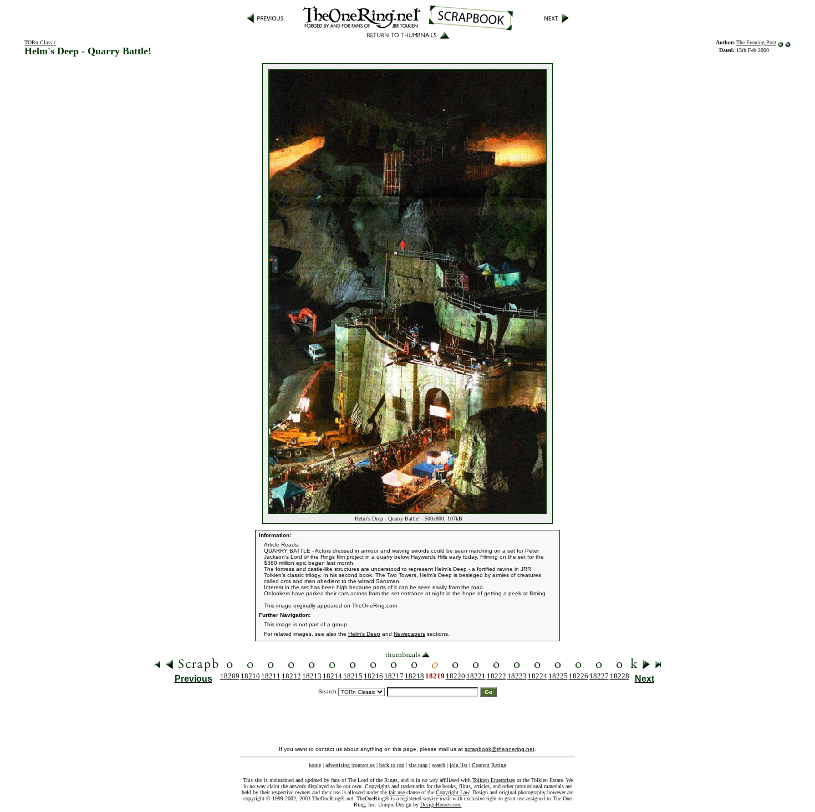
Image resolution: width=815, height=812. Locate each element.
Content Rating (489, 765)
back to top (391, 765)
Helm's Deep (364, 634)
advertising (337, 765)
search (438, 765)
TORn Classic (40, 42)
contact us (364, 765)
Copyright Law (452, 792)
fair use (397, 792)
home (315, 765)
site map (418, 765)
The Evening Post (756, 42)
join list (458, 765)
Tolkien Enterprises (493, 780)
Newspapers (409, 634)
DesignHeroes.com (441, 804)
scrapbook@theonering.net (499, 749)
